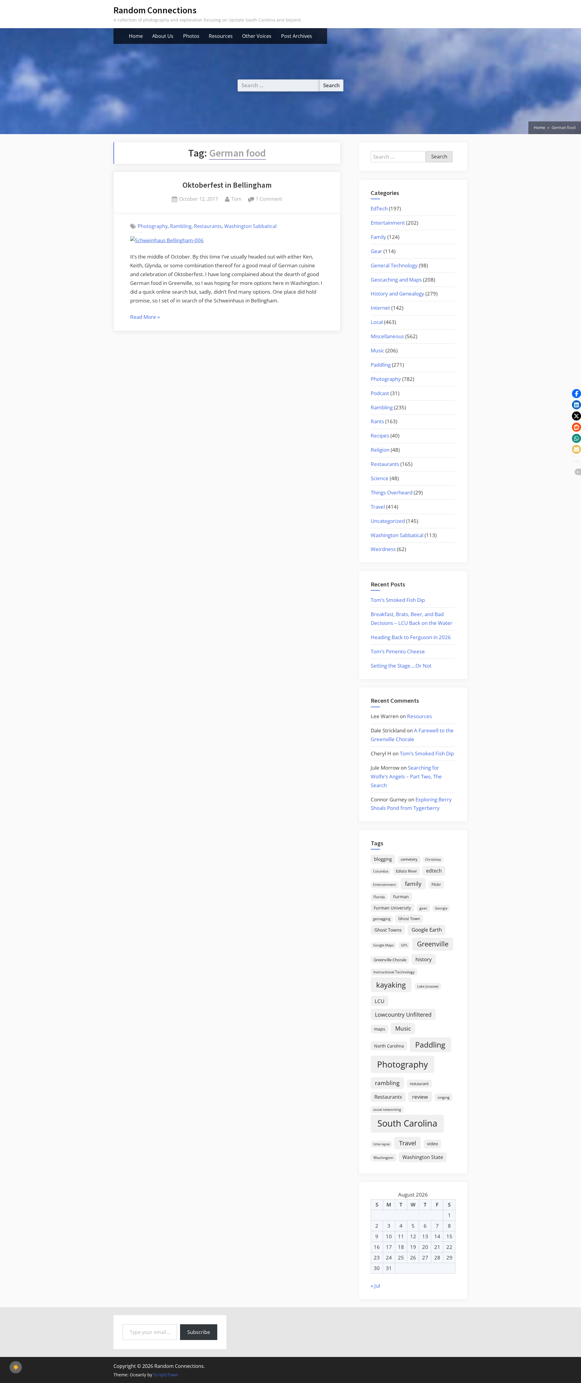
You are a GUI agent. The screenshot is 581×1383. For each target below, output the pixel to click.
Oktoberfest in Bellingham (227, 185)
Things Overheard (391, 492)
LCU (379, 1001)
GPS (404, 945)
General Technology (394, 265)
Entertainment (388, 222)
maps (379, 1029)
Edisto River (406, 871)
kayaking (391, 985)
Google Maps (383, 945)
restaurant (419, 1083)
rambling (387, 1083)
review (420, 1096)
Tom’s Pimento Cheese (398, 651)
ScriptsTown (165, 1375)
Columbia (380, 871)
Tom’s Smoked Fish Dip (398, 599)
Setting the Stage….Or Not (401, 665)
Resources (221, 36)
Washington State (422, 1157)
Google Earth (427, 929)
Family (378, 236)
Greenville (432, 943)
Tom (236, 198)
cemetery (409, 859)
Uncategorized (388, 520)
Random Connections (154, 10)
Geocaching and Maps (396, 279)
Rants (377, 421)
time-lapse (381, 1144)
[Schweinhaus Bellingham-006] (167, 240)
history (423, 959)
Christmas (433, 859)
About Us (162, 36)
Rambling (181, 226)
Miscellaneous (387, 336)
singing (444, 1097)
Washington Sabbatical (250, 226)
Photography (153, 226)
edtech (434, 870)
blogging (383, 859)
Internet (380, 307)
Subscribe (198, 1332)
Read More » (145, 317)
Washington (383, 1157)
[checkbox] (16, 1367)
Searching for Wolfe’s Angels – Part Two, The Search (406, 776)
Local (377, 322)
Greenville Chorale (390, 959)
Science (380, 478)
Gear (376, 251)
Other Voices (256, 36)
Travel (378, 506)
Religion (380, 449)
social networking (387, 1109)
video (432, 1144)
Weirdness (383, 549)
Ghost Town (409, 918)
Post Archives (296, 36)
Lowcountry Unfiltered (403, 1014)
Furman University (392, 908)
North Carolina (389, 1046)
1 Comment (269, 199)
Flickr (436, 884)
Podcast (380, 393)
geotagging (381, 918)
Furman (401, 896)
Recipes (380, 435)
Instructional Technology (394, 971)
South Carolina (407, 1123)
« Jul (375, 1285)
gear (423, 908)
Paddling (381, 364)
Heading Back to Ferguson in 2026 (411, 637)
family (413, 883)
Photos (191, 36)
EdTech (379, 208)
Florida (379, 896)
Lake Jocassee (427, 986)
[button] (576, 393)
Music (377, 350)
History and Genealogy (397, 293)
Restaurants (208, 226)
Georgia (441, 908)
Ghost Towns (388, 929)
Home (136, 36)
